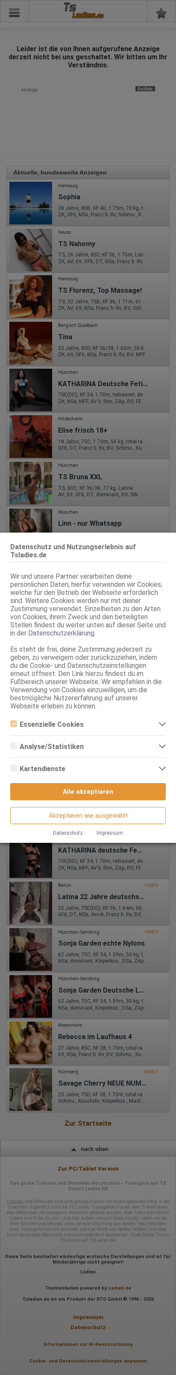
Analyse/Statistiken (52, 747)
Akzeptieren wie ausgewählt (88, 815)
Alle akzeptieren (88, 791)
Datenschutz (68, 833)
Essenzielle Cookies (52, 724)
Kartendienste (42, 769)
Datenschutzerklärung (61, 633)
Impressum (110, 833)
